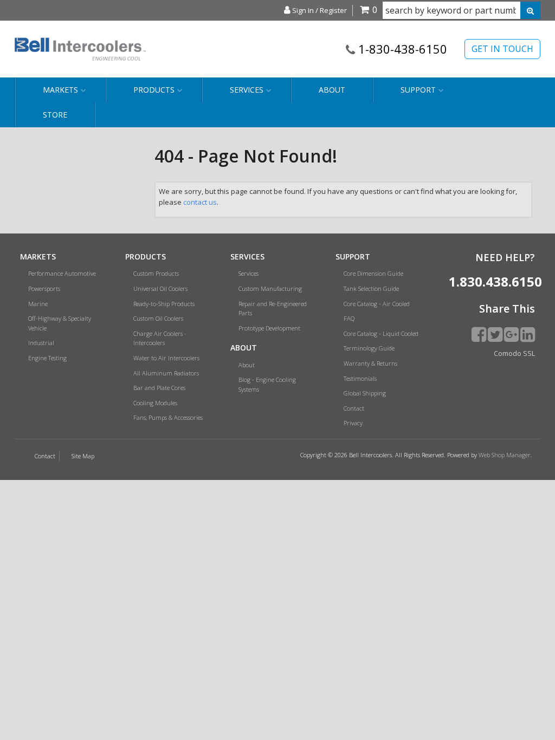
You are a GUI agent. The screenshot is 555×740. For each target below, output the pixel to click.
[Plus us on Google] (511, 334)
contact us (200, 202)
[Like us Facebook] (479, 334)
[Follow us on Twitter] (495, 334)
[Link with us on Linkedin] (527, 334)
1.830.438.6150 (492, 281)
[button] (461, 10)
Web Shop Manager (505, 455)
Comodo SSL (514, 353)
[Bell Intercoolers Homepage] (80, 49)
